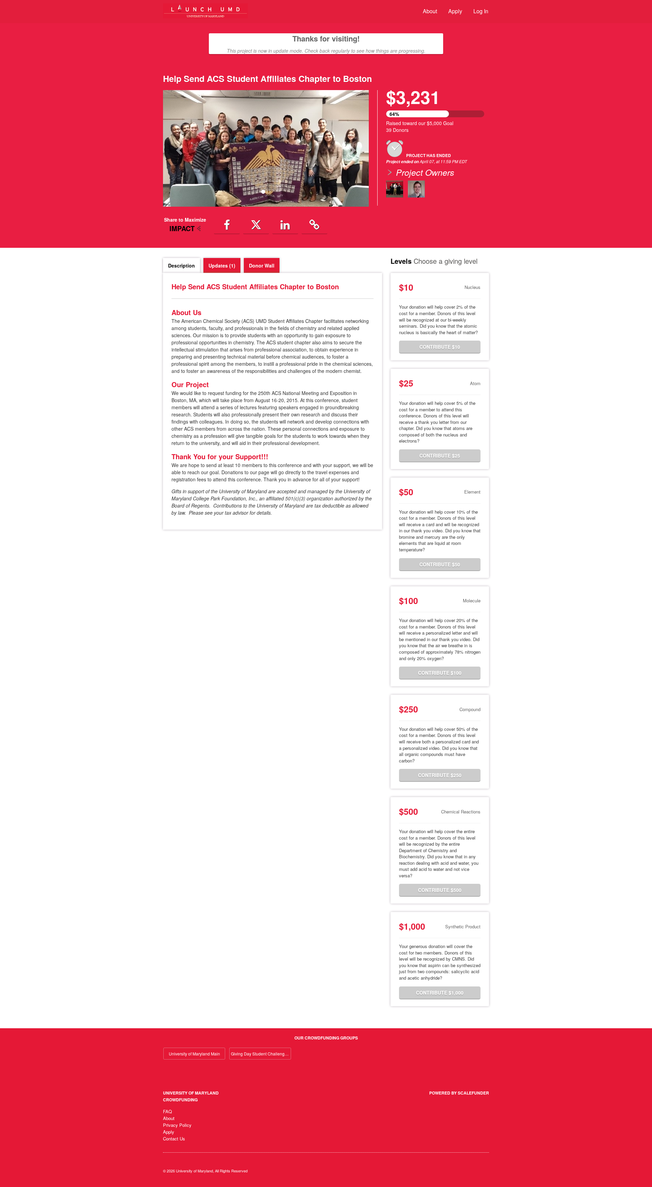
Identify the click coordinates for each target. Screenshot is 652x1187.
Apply (455, 11)
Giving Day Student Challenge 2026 (261, 1053)
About (430, 11)
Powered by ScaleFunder (459, 1093)
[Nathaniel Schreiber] (416, 188)
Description (181, 265)
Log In (480, 11)
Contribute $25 (439, 455)
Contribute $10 (439, 346)
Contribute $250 (439, 775)
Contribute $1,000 (440, 992)
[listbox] (266, 148)
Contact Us (174, 1138)
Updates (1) (222, 265)
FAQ (167, 1111)
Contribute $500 (439, 890)
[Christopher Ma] (394, 188)
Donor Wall (261, 265)
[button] (178, 148)
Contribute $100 (439, 672)
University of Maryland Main (194, 1053)
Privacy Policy (177, 1125)
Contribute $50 (439, 564)
